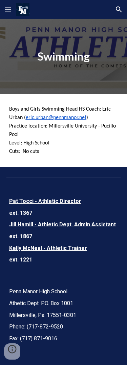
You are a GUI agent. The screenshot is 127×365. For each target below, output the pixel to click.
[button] (8, 9)
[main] (63, 56)
